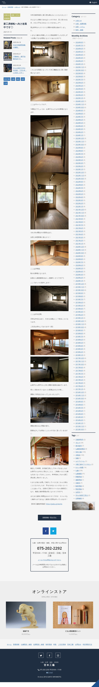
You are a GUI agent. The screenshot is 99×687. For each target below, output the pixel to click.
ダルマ (78, 443)
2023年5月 (79, 160)
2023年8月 (79, 151)
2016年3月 (79, 417)
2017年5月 (79, 380)
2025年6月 (79, 83)
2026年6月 (79, 49)
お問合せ (78, 644)
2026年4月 (79, 55)
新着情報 (10, 7)
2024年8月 (79, 114)
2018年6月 (79, 340)
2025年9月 (79, 73)
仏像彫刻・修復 (26, 644)
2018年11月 (80, 324)
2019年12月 (80, 284)
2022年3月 (79, 200)
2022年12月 (80, 172)
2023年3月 (79, 163)
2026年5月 (79, 52)
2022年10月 (80, 179)
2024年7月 (79, 117)
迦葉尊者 (79, 480)
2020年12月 (80, 247)
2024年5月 (79, 123)
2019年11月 (80, 287)
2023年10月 (80, 144)
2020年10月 (80, 253)
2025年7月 (79, 79)
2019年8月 (79, 296)
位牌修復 (79, 498)
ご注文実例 (62, 644)
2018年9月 (79, 330)
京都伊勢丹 (79, 440)
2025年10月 (80, 70)
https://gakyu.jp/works (54, 504)
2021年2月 (79, 240)
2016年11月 (80, 395)
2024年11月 (80, 104)
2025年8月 (79, 76)
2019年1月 (79, 318)
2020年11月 (80, 250)
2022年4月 (79, 197)
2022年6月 (79, 191)
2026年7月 (79, 45)
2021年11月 (80, 213)
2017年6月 (79, 377)
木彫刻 (78, 455)
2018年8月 (79, 333)
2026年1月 (79, 64)
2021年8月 (79, 222)
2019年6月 (79, 302)
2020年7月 (79, 262)
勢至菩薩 (79, 489)
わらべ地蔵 (79, 467)
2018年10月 (80, 327)
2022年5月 (79, 194)
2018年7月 (79, 336)
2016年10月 (80, 398)
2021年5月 (79, 231)
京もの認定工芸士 (82, 495)
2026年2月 (79, 61)
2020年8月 (79, 259)
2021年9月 (79, 219)
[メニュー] (4, 2)
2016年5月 (79, 411)
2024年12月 (80, 101)
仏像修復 (79, 474)
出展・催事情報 (81, 24)
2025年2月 (79, 95)
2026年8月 (79, 42)
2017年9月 (79, 367)
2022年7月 (79, 188)
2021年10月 (80, 216)
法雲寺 (78, 492)
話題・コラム (15, 15)
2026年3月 (79, 58)
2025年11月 (80, 67)
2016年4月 (79, 414)
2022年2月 (79, 203)
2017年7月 (79, 374)
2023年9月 (79, 148)
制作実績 (49, 644)
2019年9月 (79, 293)
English (94, 2)
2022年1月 (79, 206)
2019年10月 (80, 290)
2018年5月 (79, 343)
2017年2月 (79, 386)
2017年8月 (79, 371)
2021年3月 (79, 237)
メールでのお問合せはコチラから (49, 560)
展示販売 (79, 446)
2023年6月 (79, 157)
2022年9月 (79, 182)
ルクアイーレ (80, 461)
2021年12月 (80, 210)
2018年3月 (79, 349)
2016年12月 (80, 392)
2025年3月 (79, 92)
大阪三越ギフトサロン (83, 464)
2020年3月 (79, 275)
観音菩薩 (79, 486)
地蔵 (77, 458)
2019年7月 (79, 299)
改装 (22, 79)
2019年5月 (79, 306)
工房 (5, 83)
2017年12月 (80, 358)
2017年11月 (80, 361)
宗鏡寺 (78, 483)
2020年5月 (79, 268)
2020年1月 (79, 281)
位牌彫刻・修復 (38, 644)
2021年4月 (79, 234)
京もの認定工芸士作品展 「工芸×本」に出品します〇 (20, 70)
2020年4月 (79, 271)
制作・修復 (79, 30)
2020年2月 (79, 278)
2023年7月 (79, 154)
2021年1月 (79, 244)
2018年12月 (80, 321)
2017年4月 (79, 383)
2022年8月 (79, 185)
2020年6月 (79, 265)
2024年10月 (80, 107)
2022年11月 (80, 175)
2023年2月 (79, 166)
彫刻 (18, 79)
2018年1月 (79, 355)
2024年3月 (79, 129)
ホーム (4, 7)
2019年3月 (79, 312)
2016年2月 (79, 420)
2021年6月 (79, 228)
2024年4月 (79, 126)
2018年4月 (79, 346)
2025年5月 (79, 86)
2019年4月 (79, 309)
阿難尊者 (79, 477)
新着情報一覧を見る (49, 518)
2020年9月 (79, 256)
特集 (54, 644)
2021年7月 (79, 225)
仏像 (13, 79)
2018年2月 (79, 352)
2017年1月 (79, 389)
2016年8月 (79, 405)
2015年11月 (80, 426)
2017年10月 (80, 364)
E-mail (50, 672)
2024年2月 (79, 132)
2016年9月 (79, 401)
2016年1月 (79, 423)
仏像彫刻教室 (80, 449)
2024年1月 (79, 135)
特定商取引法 (87, 644)
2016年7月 (79, 408)
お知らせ (17, 7)
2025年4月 (79, 89)
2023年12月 (80, 138)
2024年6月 (79, 120)
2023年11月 (80, 141)
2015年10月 (80, 429)
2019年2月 (79, 315)
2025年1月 (79, 98)
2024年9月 (79, 110)
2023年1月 (79, 169)
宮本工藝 (7, 79)
